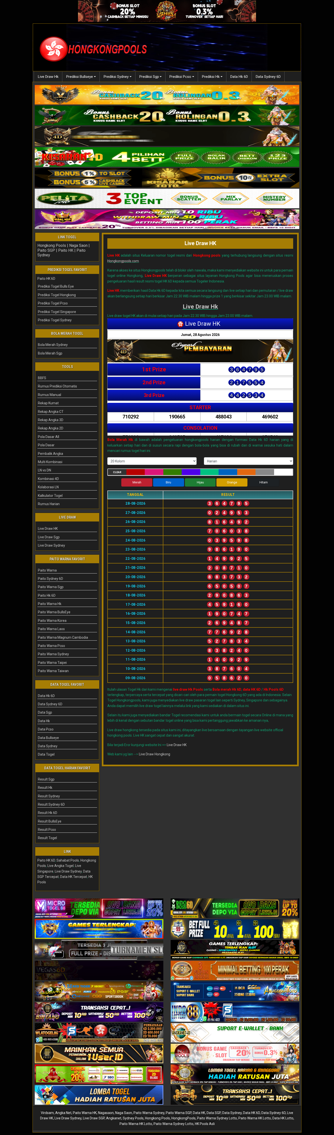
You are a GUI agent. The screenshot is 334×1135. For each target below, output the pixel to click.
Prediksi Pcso (180, 76)
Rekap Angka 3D (50, 420)
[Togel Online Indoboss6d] (235, 908)
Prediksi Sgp (149, 76)
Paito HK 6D (46, 279)
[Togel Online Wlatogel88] (99, 1033)
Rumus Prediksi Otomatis (57, 386)
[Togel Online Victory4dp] (99, 929)
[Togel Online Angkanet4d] (235, 1033)
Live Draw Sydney (51, 545)
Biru (168, 482)
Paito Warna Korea (52, 621)
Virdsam (47, 1113)
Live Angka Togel (60, 866)
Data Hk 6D (239, 76)
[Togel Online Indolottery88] (235, 1012)
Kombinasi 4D (48, 479)
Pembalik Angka (50, 454)
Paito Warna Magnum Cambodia (63, 637)
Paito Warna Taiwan (53, 671)
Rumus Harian (49, 504)
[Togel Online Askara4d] (99, 991)
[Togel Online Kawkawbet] (99, 950)
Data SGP (214, 1113)
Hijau (200, 482)
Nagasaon (106, 1113)
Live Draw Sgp (49, 537)
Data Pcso (46, 729)
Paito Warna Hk (49, 604)
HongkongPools (183, 1118)
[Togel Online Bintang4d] (99, 1012)
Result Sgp (46, 779)
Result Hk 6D (47, 813)
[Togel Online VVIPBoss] (167, 95)
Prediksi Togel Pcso (53, 303)
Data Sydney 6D (268, 76)
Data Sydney (47, 746)
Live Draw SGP (94, 1118)
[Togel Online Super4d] (167, 137)
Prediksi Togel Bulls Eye (56, 286)
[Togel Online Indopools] (235, 1054)
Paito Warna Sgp (51, 587)
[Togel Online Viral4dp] (167, 220)
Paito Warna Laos (51, 629)
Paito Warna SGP (178, 1113)
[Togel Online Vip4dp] (235, 950)
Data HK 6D (251, 1113)
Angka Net (63, 1113)
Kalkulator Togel (50, 496)
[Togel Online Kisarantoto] (167, 178)
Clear (117, 472)
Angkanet (113, 1118)
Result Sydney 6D (51, 804)
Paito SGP (46, 250)
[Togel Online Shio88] (235, 1074)
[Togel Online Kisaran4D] (167, 157)
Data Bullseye (48, 738)
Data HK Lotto (282, 1118)
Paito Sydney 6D (50, 579)
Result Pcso (47, 830)
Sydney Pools (133, 1118)
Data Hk (44, 721)
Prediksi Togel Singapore (57, 312)
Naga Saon (78, 245)
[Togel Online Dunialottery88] (235, 971)
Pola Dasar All (48, 437)
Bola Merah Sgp (50, 353)
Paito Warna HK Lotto (254, 1118)
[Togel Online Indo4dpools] (99, 1095)
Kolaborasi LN (48, 487)
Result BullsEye (49, 821)
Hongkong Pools (51, 245)
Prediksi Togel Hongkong (57, 295)
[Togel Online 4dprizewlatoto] (99, 1054)
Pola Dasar (46, 445)
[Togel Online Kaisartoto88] (99, 1074)
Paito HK (65, 250)
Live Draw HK (200, 243)
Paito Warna (47, 570)
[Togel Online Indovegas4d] (235, 1095)
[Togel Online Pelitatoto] (167, 199)
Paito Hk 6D (47, 595)
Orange (232, 482)
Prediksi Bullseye (79, 76)
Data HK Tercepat (73, 877)
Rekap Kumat (48, 403)
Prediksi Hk (211, 76)
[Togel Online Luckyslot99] (235, 929)
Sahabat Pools (67, 860)
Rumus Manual (49, 395)
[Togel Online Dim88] (167, 116)
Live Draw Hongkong (154, 754)
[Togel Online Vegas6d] (99, 971)
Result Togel (47, 838)
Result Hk (45, 788)
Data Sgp (45, 712)
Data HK (199, 1113)
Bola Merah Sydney (53, 345)
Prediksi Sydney (116, 76)
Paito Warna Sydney (53, 654)
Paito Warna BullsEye (54, 612)
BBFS (42, 378)
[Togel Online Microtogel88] (99, 908)
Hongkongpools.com (123, 261)
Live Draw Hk (48, 76)
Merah (137, 482)
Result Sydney (49, 796)
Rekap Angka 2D (50, 428)
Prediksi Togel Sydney (55, 320)
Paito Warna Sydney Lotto (217, 1118)
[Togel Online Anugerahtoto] (235, 991)
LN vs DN (44, 470)
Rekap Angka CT (51, 412)
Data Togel (46, 754)
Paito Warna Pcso (51, 646)
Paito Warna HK (85, 1113)
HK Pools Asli (205, 1124)
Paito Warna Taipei (52, 663)
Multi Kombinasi (50, 462)
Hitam (263, 482)
